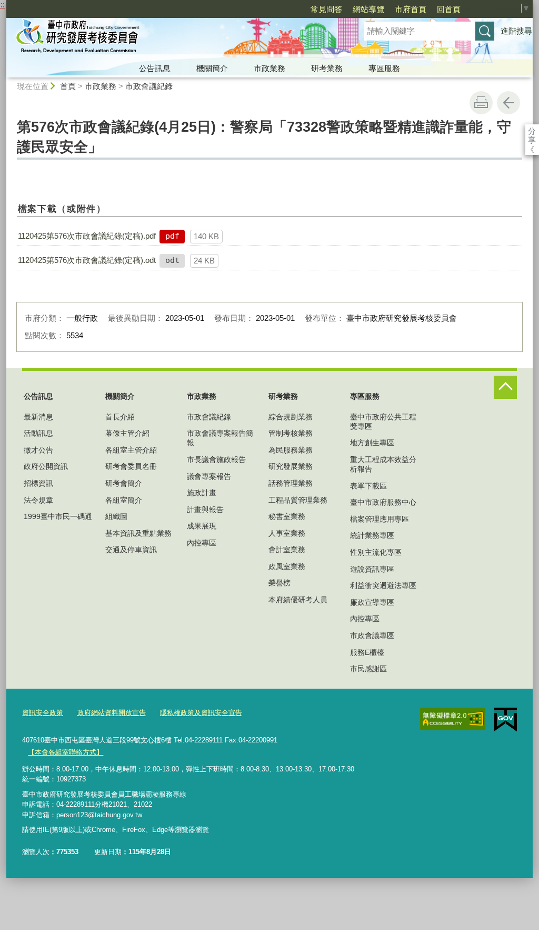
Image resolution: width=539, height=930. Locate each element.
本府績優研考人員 (297, 599)
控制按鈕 (505, 387)
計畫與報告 (205, 509)
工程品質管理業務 (297, 500)
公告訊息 (155, 68)
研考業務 (327, 68)
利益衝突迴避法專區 (383, 585)
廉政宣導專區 (372, 602)
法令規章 (38, 500)
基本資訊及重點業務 (138, 533)
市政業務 (269, 68)
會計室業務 (286, 549)
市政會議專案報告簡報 (220, 438)
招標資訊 (38, 483)
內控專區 (201, 543)
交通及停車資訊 (131, 549)
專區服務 (384, 68)
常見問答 (326, 9)
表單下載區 (368, 486)
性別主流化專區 (376, 552)
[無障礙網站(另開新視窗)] (452, 719)
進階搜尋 (516, 30)
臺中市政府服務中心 (383, 502)
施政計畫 (201, 492)
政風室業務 (286, 566)
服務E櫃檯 (367, 652)
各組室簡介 (123, 500)
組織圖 (116, 516)
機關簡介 (212, 68)
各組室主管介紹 (131, 450)
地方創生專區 (372, 442)
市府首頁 (410, 9)
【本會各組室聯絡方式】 (65, 752)
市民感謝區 (368, 668)
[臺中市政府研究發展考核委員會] (173, 38)
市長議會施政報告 (216, 459)
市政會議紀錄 (149, 86)
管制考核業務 (290, 433)
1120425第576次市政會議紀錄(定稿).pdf (87, 235)
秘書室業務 (286, 516)
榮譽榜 (279, 583)
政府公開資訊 (46, 466)
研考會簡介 (123, 483)
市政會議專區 (372, 635)
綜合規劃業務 (290, 417)
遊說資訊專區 (372, 569)
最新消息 (38, 417)
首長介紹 (120, 417)
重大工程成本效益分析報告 (383, 464)
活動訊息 (38, 433)
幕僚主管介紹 (127, 433)
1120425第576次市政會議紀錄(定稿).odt (87, 260)
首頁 (68, 86)
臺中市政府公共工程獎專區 (383, 421)
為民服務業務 (290, 450)
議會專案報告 (209, 476)
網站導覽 (368, 9)
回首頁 (449, 9)
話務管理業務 (290, 483)
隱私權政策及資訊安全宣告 (201, 713)
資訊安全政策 (42, 713)
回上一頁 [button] (508, 102)
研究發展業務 (290, 466)
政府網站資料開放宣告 (111, 713)
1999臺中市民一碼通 (58, 516)
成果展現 (201, 526)
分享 (532, 131)
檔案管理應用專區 (379, 519)
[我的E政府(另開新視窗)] (505, 720)
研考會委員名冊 (131, 466)
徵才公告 (38, 450)
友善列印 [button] (481, 102)
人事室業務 (286, 533)
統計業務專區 (372, 535)
